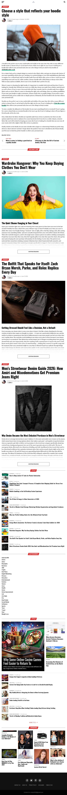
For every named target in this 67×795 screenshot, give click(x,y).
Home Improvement (7, 592)
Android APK (5, 557)
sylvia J (10, 21)
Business (4, 566)
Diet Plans (5, 572)
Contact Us (17, 785)
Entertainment (6, 580)
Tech (3, 608)
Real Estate (5, 600)
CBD (3, 568)
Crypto (3, 570)
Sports (3, 606)
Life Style (4, 596)
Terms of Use (49, 785)
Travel (3, 610)
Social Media (5, 602)
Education (4, 578)
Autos (3, 562)
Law (3, 594)
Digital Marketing (6, 574)
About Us (24, 785)
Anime (3, 559)
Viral (3, 612)
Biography (4, 564)
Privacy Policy (32, 785)
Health (3, 588)
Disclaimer (41, 785)
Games (4, 584)
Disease (4, 576)
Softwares (4, 604)
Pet (3, 598)
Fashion (4, 582)
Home (3, 590)
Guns (3, 586)
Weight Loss (5, 614)
